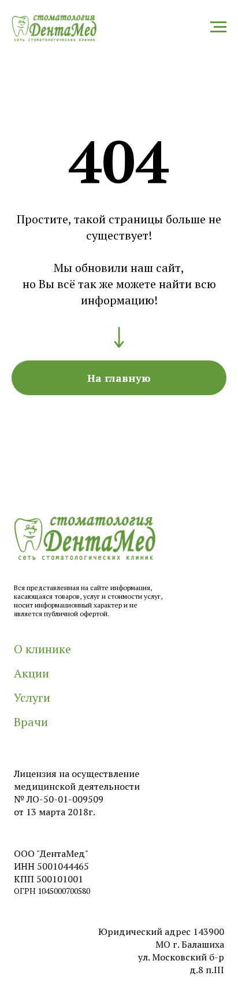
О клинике (42, 649)
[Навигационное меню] (218, 27)
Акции (31, 673)
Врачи (31, 722)
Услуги (32, 697)
